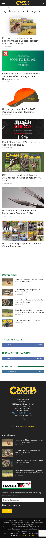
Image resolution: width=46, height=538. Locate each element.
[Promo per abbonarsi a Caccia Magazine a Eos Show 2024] (23, 197)
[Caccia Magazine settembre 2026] (7, 323)
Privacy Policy (16, 505)
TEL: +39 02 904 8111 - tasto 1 (23, 413)
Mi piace (39, 345)
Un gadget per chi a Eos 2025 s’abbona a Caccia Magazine (18, 110)
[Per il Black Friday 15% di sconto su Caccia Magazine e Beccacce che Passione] (23, 129)
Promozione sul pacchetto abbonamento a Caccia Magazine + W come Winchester (22, 41)
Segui (40, 371)
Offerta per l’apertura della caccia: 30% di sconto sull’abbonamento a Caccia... (21, 178)
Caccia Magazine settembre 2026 (27, 320)
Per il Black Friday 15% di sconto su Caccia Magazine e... (21, 143)
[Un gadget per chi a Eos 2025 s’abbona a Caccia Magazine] (23, 96)
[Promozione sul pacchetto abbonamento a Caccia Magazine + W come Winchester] (23, 25)
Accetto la (8, 505)
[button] (3, 3)
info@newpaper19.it (27, 426)
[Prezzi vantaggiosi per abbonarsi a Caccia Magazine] (23, 230)
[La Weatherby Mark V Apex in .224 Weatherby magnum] (7, 292)
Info (23, 417)
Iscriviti (7, 511)
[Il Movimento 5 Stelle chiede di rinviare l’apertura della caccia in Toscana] (7, 282)
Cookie (23, 420)
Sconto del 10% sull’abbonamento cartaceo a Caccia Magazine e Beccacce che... (21, 76)
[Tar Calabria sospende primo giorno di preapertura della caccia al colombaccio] (7, 313)
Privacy (23, 422)
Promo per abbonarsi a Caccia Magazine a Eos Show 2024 (19, 212)
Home (4, 8)
